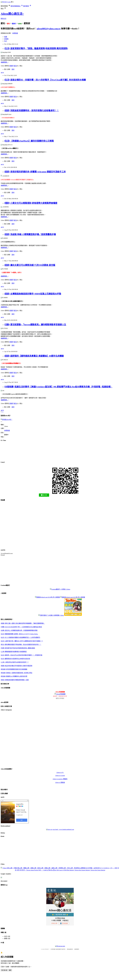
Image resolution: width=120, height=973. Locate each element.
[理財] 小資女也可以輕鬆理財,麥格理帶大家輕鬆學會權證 (30, 203)
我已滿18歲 (4, 970)
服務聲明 (76, 949)
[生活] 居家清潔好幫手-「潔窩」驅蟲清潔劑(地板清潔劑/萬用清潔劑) (36, 48)
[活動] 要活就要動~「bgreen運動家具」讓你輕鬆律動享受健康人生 (35, 324)
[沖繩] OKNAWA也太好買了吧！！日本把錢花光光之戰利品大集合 (21, 627)
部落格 (6, 39)
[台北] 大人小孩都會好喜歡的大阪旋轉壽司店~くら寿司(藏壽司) (20, 637)
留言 (15, 66)
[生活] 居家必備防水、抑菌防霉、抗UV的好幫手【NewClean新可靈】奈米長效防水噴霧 (45, 80)
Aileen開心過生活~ (12, 13)
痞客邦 (11, 66)
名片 (5, 41)
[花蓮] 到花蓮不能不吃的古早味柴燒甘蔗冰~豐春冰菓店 (18, 648)
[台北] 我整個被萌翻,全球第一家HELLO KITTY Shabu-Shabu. (19, 634)
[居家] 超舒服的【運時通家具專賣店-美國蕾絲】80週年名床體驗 (34, 356)
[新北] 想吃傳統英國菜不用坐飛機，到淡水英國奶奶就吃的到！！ (21, 644)
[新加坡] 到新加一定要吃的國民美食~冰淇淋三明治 (16, 673)
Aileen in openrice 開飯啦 (60, 779)
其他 (13, 69)
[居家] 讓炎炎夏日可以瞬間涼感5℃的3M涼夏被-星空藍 (29, 265)
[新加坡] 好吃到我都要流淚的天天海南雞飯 (14, 669)
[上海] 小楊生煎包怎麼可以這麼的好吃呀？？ (15, 662)
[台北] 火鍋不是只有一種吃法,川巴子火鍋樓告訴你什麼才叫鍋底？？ (22, 641)
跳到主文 (3, 18)
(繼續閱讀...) (4, 62)
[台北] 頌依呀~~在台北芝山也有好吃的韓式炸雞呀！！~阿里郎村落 (21, 655)
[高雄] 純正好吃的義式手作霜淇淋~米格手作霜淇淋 (16, 665)
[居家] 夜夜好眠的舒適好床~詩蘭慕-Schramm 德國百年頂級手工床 (35, 172)
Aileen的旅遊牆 (60, 692)
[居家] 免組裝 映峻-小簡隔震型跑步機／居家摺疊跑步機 (30, 234)
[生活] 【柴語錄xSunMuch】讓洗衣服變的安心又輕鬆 (29, 141)
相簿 (5, 37)
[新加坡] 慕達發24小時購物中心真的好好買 (14, 676)
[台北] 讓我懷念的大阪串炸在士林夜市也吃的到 (15, 658)
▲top (2, 72)
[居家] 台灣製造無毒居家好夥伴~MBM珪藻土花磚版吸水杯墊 (32, 294)
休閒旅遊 (15, 33)
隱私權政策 (70, 949)
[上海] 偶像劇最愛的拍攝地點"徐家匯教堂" (14, 651)
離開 (10, 970)
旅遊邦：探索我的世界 (60, 696)
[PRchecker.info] (60, 946)
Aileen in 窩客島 (60, 782)
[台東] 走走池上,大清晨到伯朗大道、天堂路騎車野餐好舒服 (19, 630)
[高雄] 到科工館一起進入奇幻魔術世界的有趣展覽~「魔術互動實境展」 (23, 623)
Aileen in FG (60, 772)
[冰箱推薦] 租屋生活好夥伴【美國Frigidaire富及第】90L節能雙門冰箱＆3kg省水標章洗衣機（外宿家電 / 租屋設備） (58, 387)
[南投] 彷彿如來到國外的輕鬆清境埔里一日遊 (15, 680)
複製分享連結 (60, 698)
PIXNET (47, 949)
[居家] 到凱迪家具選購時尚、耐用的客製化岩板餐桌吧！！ (31, 110)
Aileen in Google (60, 775)
